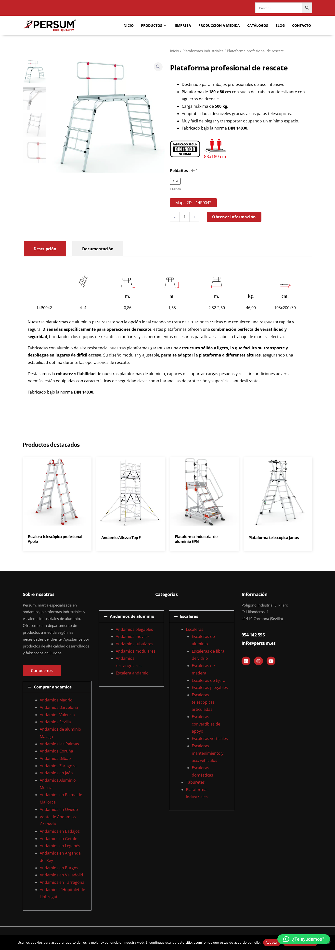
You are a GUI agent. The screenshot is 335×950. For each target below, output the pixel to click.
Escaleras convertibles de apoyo (206, 724)
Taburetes (195, 782)
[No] (328, 942)
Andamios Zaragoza (58, 765)
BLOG (280, 25)
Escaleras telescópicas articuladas (203, 702)
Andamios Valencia (57, 714)
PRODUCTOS (151, 25)
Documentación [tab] (98, 248)
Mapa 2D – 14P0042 (193, 202)
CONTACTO (301, 25)
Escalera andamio (132, 673)
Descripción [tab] (45, 248)
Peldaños (183, 170)
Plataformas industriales (202, 50)
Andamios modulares (135, 651)
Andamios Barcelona (59, 707)
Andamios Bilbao (55, 758)
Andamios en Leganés (60, 845)
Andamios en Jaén (56, 773)
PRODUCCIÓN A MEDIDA (219, 25)
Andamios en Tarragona (62, 882)
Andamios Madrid (56, 700)
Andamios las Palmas (59, 744)
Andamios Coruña (56, 751)
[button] (158, 66)
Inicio (174, 50)
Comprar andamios (53, 687)
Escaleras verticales (210, 738)
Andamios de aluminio (132, 616)
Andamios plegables (134, 629)
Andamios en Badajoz (60, 831)
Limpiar (175, 189)
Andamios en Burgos (59, 868)
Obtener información (234, 217)
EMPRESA (183, 25)
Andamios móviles (133, 636)
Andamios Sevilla (55, 722)
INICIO (128, 25)
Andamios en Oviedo (59, 809)
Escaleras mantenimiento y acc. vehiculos (207, 753)
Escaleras (189, 616)
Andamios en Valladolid (61, 875)
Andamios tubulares (134, 644)
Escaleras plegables (210, 687)
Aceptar (272, 942)
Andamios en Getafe (58, 838)
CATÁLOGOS (257, 25)
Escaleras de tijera (208, 680)
